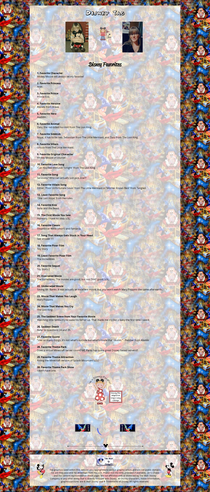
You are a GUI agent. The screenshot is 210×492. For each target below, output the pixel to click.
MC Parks (87, 350)
